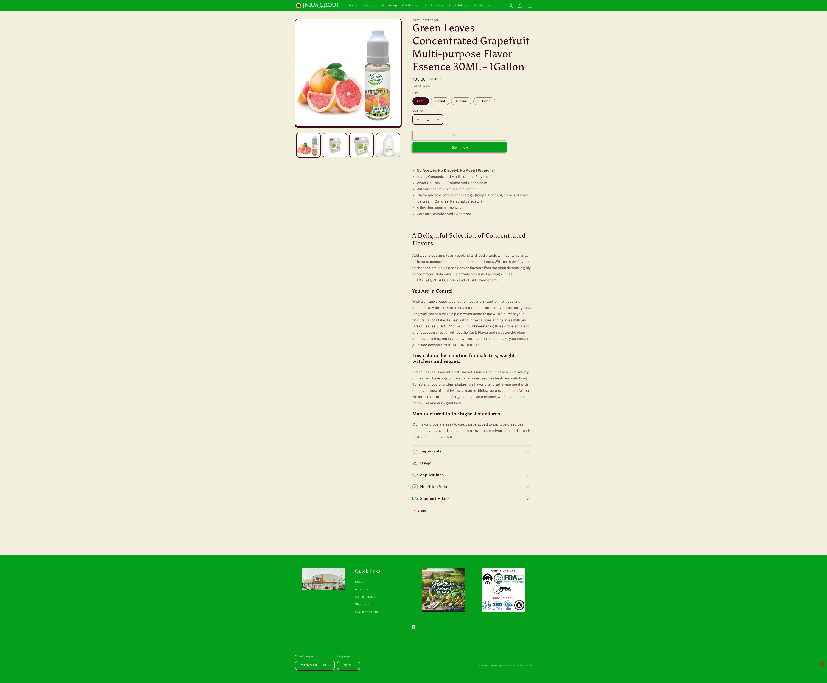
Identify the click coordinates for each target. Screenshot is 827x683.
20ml (420, 101)
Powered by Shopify (521, 665)
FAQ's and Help (366, 611)
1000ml (461, 101)
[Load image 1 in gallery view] (308, 145)
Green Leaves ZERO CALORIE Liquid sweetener (452, 326)
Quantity (418, 110)
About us (361, 589)
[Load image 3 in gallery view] (361, 145)
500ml (440, 101)
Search (360, 581)
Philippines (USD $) (313, 665)
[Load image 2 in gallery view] (335, 145)
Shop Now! (363, 604)
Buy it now (460, 147)
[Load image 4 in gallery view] (388, 145)
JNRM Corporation (499, 665)
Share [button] (421, 510)
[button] (511, 5)
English (347, 665)
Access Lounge (366, 596)
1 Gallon (484, 101)
